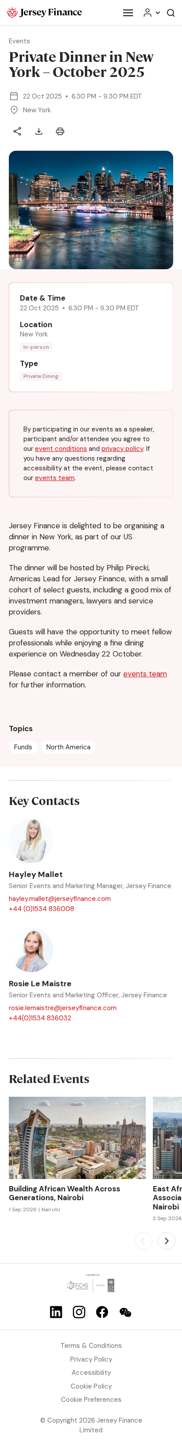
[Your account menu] (151, 12)
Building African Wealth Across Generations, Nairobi (64, 1193)
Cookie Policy (91, 1386)
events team (55, 477)
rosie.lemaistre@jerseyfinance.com (63, 1007)
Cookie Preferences (91, 1399)
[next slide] (166, 1241)
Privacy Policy (91, 1359)
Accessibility (91, 1372)
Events (19, 41)
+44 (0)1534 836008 (41, 908)
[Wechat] (125, 1312)
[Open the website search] (171, 12)
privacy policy (122, 448)
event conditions (61, 448)
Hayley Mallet (36, 875)
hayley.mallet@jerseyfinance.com (60, 898)
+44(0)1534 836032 (40, 1018)
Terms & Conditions (91, 1345)
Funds (23, 747)
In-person (36, 347)
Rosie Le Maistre (40, 984)
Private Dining (40, 376)
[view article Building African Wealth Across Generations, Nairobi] (77, 1138)
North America (68, 747)
